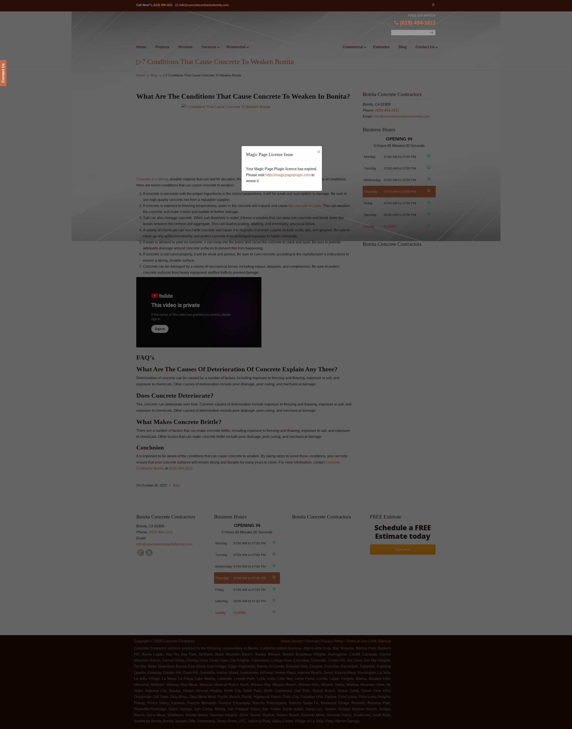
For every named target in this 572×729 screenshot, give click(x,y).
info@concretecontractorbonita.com (204, 5)
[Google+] (433, 5)
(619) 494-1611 (163, 5)
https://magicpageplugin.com (288, 175)
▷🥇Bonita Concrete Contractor (295, 37)
